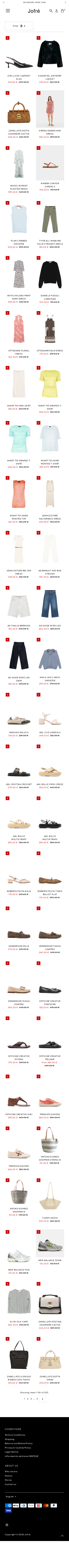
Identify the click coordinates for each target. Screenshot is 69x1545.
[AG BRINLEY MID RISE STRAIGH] (50, 549)
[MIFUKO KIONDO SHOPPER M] (19, 1192)
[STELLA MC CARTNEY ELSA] (19, 54)
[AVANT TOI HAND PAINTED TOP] (19, 494)
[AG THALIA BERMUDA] (19, 604)
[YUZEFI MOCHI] (50, 1196)
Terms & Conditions (15, 1435)
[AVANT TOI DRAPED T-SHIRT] (50, 384)
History (9, 1476)
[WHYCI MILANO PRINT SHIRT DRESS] (19, 274)
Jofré (27, 1534)
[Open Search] (51, 10)
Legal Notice (11, 1452)
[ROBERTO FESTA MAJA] (19, 869)
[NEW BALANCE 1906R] (50, 1243)
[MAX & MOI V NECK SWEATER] (50, 655)
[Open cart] (62, 10)
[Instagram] (7, 1525)
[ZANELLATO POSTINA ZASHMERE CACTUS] (50, 1300)
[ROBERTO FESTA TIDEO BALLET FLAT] (50, 869)
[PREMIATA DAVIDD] (50, 1092)
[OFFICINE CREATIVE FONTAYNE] (50, 979)
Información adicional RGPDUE (22, 1456)
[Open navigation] (8, 11)
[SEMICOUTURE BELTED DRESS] (19, 548)
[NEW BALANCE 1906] (19, 1248)
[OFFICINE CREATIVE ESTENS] (19, 1034)
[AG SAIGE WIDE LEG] (50, 604)
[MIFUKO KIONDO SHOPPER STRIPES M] (50, 1140)
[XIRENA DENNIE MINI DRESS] (50, 109)
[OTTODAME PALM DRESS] (50, 329)
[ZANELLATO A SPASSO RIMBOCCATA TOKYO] (19, 1355)
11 (37, 1399)
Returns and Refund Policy (19, 1443)
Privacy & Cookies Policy (18, 1447)
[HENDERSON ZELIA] (19, 924)
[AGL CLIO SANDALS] (50, 711)
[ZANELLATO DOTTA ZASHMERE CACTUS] (19, 109)
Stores (8, 1480)
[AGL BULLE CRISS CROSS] (50, 762)
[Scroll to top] (62, 1536)
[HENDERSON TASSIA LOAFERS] (50, 924)
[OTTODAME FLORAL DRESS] (19, 329)
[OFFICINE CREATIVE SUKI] (19, 1092)
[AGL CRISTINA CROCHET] (19, 762)
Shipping (10, 1439)
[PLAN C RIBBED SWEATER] (19, 219)
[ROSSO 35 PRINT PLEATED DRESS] (19, 164)
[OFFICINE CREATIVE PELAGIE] (50, 1034)
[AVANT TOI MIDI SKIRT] (19, 384)
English (10, 1496)
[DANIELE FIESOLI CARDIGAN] (50, 274)
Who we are (11, 1471)
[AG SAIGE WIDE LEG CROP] (19, 656)
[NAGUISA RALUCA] (19, 711)
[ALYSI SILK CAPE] (19, 1300)
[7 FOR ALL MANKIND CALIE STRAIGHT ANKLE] (50, 219)
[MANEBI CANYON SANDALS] (50, 162)
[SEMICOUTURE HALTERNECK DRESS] (50, 494)
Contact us (10, 1484)
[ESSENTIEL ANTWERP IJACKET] (50, 54)
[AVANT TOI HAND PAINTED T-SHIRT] (50, 439)
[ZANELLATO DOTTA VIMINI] (50, 1355)
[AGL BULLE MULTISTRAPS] (19, 814)
